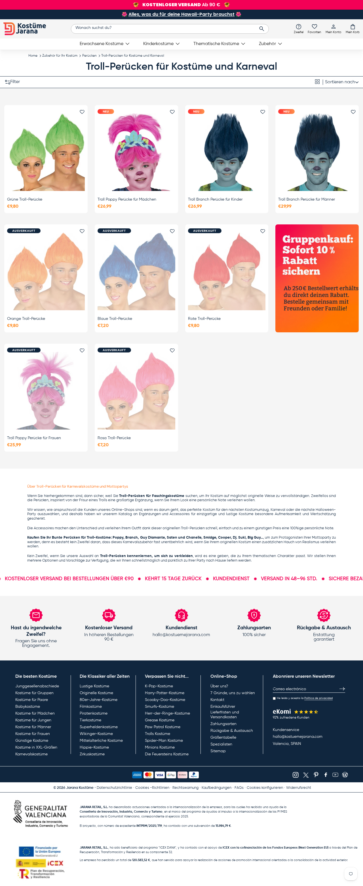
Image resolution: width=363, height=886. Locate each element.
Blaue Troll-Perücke (115, 319)
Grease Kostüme (159, 720)
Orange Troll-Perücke (26, 319)
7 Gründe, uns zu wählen (232, 693)
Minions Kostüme (160, 747)
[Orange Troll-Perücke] (46, 271)
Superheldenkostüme (99, 727)
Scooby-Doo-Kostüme (165, 700)
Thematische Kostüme (216, 44)
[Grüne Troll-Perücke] (46, 152)
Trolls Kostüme (157, 734)
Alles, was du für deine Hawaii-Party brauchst (181, 14)
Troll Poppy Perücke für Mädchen (127, 199)
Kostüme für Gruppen (34, 693)
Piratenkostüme (93, 713)
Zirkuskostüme (92, 754)
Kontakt (217, 700)
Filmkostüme (91, 707)
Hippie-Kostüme (94, 747)
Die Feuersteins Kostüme (167, 754)
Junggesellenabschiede (37, 686)
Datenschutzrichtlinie (114, 788)
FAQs (239, 788)
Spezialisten (221, 744)
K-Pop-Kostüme (159, 686)
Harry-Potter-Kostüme (164, 693)
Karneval (278, 510)
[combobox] (170, 29)
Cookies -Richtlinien (152, 788)
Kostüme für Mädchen (35, 713)
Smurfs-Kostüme (159, 707)
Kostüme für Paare (31, 700)
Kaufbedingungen (216, 788)
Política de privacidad (318, 698)
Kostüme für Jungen (33, 720)
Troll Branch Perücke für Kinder (215, 199)
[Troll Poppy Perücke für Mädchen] (136, 152)
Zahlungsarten (223, 724)
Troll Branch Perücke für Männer (306, 199)
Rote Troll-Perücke (204, 319)
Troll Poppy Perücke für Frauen (34, 438)
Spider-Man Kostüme (164, 741)
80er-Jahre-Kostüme (98, 700)
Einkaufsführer (222, 707)
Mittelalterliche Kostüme (101, 741)
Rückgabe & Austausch (231, 731)
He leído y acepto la (305, 698)
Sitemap (218, 751)
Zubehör (267, 44)
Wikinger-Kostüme (96, 734)
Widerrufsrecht (298, 788)
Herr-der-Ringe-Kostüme (167, 713)
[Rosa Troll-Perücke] (136, 391)
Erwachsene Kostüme (101, 44)
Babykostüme (27, 707)
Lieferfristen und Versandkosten (224, 714)
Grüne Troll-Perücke (24, 199)
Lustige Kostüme (94, 686)
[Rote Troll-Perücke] (227, 271)
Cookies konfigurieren (265, 788)
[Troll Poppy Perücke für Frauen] (46, 391)
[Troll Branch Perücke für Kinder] (227, 152)
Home (32, 56)
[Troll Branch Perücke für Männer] (317, 152)
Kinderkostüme (158, 44)
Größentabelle (223, 738)
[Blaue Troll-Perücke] (136, 271)
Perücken (89, 56)
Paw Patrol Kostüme (162, 727)
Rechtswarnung (185, 788)
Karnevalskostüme (31, 754)
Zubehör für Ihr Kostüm (59, 56)
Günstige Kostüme (31, 741)
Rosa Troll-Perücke (114, 438)
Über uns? (219, 686)
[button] (353, 28)
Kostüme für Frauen (32, 734)
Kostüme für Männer (33, 727)
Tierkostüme (90, 720)
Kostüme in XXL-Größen (36, 747)
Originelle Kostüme (96, 693)
